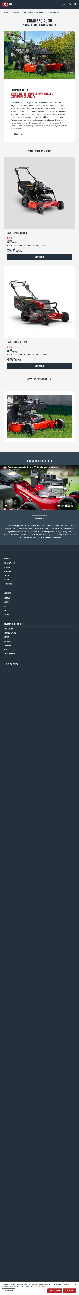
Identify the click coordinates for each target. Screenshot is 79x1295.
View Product (39, 256)
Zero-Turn (7, 567)
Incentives (7, 598)
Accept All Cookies (55, 1290)
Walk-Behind (8, 571)
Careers (6, 637)
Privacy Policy (41, 1286)
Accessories (7, 614)
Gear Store (7, 645)
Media (6, 649)
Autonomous (8, 583)
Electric (6, 579)
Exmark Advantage (10, 633)
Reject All (69, 1290)
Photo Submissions (10, 653)
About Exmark (8, 628)
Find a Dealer (39, 518)
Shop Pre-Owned (12, 664)
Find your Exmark (9, 563)
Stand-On (6, 575)
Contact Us (7, 641)
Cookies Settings (8, 1290)
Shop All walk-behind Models (38, 378)
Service (6, 606)
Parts (5, 610)
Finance (6, 602)
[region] (39, 1288)
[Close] (75, 1284)
